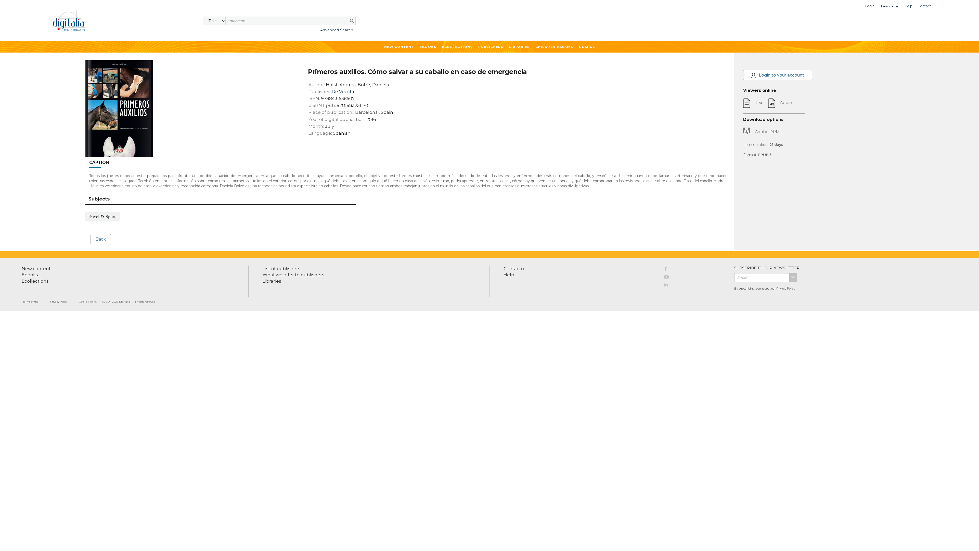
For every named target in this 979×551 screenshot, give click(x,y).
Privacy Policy (785, 288)
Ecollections (457, 47)
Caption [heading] (99, 162)
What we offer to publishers (293, 274)
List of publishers (281, 268)
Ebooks (428, 47)
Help (509, 274)
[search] (352, 21)
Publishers (490, 47)
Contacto (514, 268)
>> (793, 277)
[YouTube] (695, 278)
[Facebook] (695, 270)
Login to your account (781, 75)
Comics (587, 47)
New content (36, 268)
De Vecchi (343, 91)
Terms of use (30, 301)
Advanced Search (336, 30)
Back (101, 239)
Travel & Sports (102, 216)
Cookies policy (88, 301)
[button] (869, 5)
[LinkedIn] (695, 285)
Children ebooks (554, 47)
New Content (399, 47)
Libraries (519, 47)
